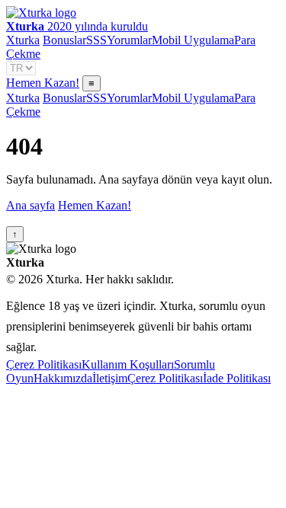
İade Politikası (237, 378)
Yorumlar (129, 40)
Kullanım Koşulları (128, 364)
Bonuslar (64, 40)
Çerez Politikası (44, 364)
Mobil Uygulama (193, 40)
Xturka (23, 40)
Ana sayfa (30, 205)
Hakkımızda (63, 378)
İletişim (109, 378)
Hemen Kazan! (42, 82)
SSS (96, 40)
